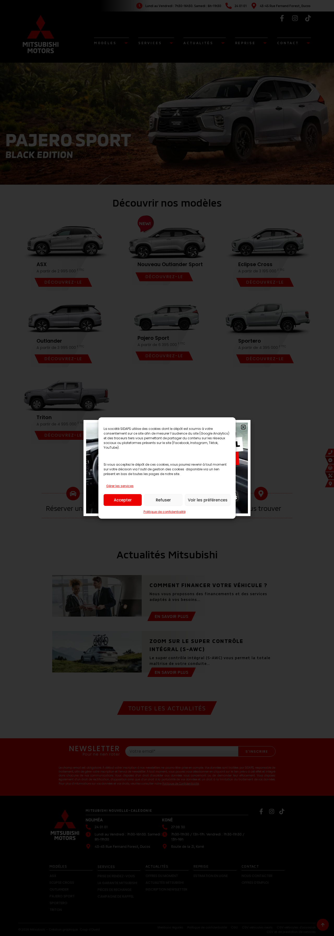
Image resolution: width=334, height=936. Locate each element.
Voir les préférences (208, 500)
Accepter (123, 500)
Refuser (163, 500)
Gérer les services (120, 486)
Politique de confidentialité (165, 512)
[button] (243, 427)
